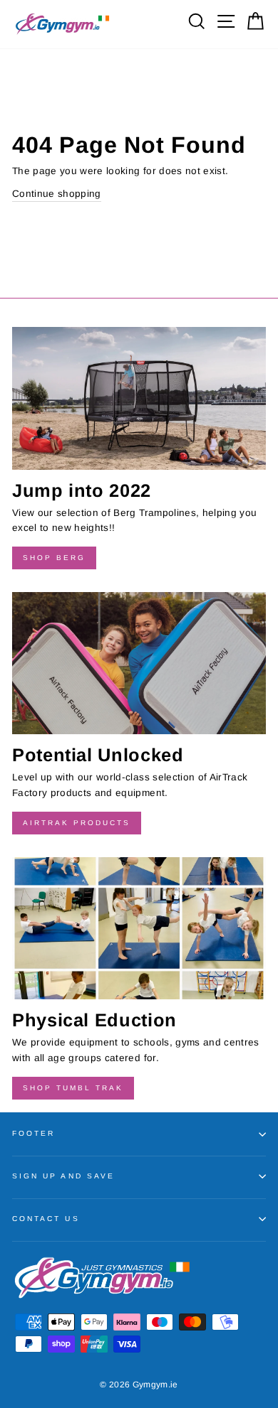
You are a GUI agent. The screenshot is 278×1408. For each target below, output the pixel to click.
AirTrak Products (76, 823)
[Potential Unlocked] (139, 663)
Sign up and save (63, 1176)
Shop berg (54, 557)
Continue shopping (56, 193)
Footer (33, 1133)
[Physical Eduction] (139, 928)
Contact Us (46, 1218)
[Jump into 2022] (139, 398)
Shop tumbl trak (73, 1088)
